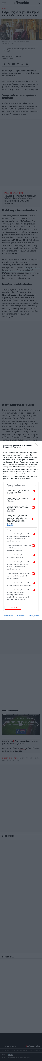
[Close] (38, 445)
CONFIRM (13, 608)
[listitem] (21, 485)
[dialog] (21, 530)
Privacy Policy (34, 616)
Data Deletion (8, 616)
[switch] (33, 491)
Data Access (21, 616)
